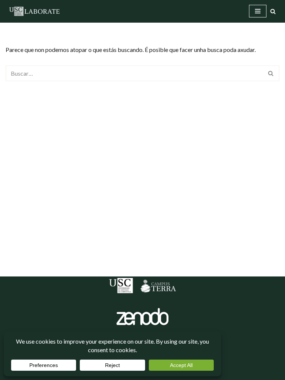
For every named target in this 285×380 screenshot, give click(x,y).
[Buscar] (273, 11)
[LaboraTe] (35, 11)
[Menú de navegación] (257, 11)
